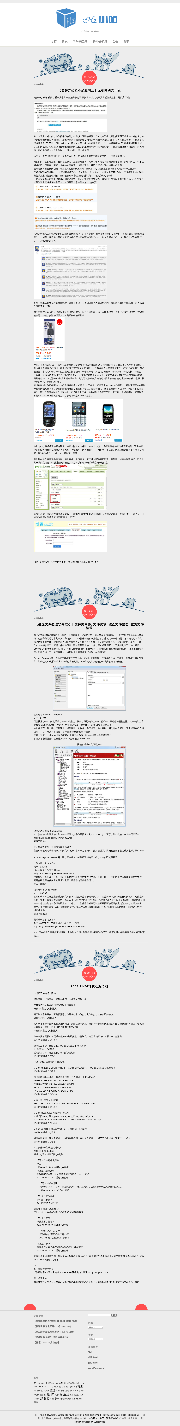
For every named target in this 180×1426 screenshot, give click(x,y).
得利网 (68, 459)
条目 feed (93, 1357)
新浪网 (76, 514)
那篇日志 (82, 1281)
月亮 (67, 1391)
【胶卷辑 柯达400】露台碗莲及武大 (51, 1337)
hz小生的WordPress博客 (52, 1415)
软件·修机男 (100, 41)
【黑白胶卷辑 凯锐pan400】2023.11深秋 (54, 1332)
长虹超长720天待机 (85, 385)
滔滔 (41, 1395)
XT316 (124, 375)
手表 (62, 446)
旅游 (52, 1390)
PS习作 (48, 1383)
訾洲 (70, 1399)
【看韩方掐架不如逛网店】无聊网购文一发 (89, 90)
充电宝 (120, 378)
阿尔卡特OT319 (102, 392)
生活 (66, 1394)
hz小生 (53, 1418)
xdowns (52, 735)
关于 (126, 41)
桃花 (78, 1391)
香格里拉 (79, 1399)
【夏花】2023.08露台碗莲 (46, 1342)
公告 (115, 41)
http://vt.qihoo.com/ (99, 1272)
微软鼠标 (49, 240)
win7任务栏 (62, 1383)
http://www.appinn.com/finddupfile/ (57, 873)
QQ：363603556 (130, 1415)
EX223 (41, 395)
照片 (50, 1394)
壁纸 (71, 1387)
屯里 (80, 1386)
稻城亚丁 (76, 1395)
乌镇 (59, 1387)
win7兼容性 (71, 1383)
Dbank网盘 (90, 735)
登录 (90, 1352)
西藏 (66, 1399)
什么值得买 (78, 459)
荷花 (49, 1398)
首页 (54, 41)
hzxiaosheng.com (111, 1415)
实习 (75, 1387)
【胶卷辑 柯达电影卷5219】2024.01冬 (52, 1326)
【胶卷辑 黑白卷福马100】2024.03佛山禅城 (55, 1321)
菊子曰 (55, 1398)
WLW (39, 1387)
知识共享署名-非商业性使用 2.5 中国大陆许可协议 (92, 1418)
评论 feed (93, 1363)
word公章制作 (53, 1387)
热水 (45, 1395)
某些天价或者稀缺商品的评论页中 (59, 179)
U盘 (55, 453)
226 (47, 395)
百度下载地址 (40, 841)
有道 (71, 1390)
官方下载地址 (40, 884)
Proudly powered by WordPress (89, 1422)
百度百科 (124, 97)
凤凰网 (92, 514)
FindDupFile (105, 649)
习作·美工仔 (80, 41)
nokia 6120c (40, 1383)
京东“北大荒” (95, 446)
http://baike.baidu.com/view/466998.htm (53, 838)
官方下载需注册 (44, 738)
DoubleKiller (121, 649)
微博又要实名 (62, 514)
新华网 (84, 514)
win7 (56, 1383)
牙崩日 (57, 1395)
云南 (63, 1387)
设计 (73, 1399)
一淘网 (48, 306)
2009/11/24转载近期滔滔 (89, 986)
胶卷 (43, 1398)
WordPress (45, 1387)
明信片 (58, 1390)
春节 (63, 1391)
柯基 (74, 1391)
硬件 (71, 1395)
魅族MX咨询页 (89, 182)
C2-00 (123, 389)
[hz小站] (90, 28)
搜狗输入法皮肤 (43, 1391)
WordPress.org (96, 1368)
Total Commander (75, 649)
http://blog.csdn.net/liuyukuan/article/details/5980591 (59, 926)
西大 (62, 1399)
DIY (35, 1383)
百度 (42, 735)
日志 (64, 41)
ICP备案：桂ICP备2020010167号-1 (83, 1415)
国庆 (67, 1387)
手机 (35, 1390)
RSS (52, 1383)
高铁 (36, 1402)
